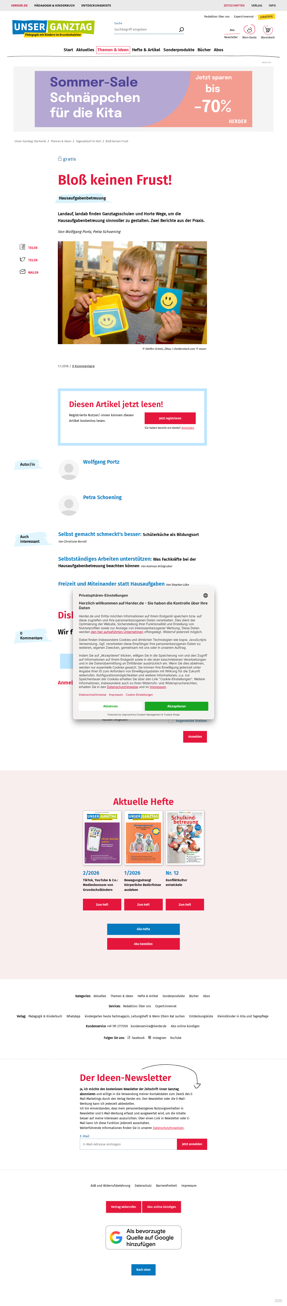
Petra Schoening (106, 232)
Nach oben (143, 1269)
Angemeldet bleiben (191, 721)
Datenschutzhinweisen (168, 1128)
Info (272, 5)
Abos (218, 49)
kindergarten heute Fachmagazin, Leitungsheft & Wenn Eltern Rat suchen (135, 1016)
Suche (118, 23)
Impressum (189, 1186)
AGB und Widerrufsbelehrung (110, 1186)
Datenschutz (143, 1186)
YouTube (175, 1038)
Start (68, 49)
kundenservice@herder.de (148, 1026)
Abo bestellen (143, 944)
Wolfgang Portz (78, 232)
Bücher (204, 49)
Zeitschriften (234, 5)
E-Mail (84, 1136)
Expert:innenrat (244, 16)
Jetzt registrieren (170, 418)
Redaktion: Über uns (217, 16)
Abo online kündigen (185, 1026)
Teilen (32, 248)
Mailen (33, 272)
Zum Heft (102, 904)
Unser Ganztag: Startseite (30, 141)
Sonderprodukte (178, 49)
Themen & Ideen (113, 49)
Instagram (159, 1038)
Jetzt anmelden (192, 1144)
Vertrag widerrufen (123, 1207)
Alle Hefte (143, 929)
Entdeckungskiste (96, 5)
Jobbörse (266, 17)
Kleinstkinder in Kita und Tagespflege (242, 1016)
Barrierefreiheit (166, 1186)
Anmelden (187, 427)
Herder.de (19, 5)
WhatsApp (73, 1016)
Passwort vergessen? (115, 719)
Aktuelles (85, 49)
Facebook (138, 1038)
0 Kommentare (83, 366)
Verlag (256, 5)
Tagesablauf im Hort (88, 141)
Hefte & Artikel (146, 49)
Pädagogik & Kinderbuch (54, 5)
